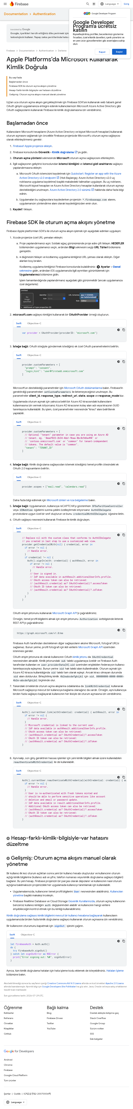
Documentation (16, 14)
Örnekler (8, 1023)
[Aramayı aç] (88, 4)
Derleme (62, 50)
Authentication (44, 14)
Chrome (8, 1064)
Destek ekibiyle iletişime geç (104, 1013)
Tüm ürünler (10, 1080)
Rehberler (9, 1013)
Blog (49, 1013)
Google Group (97, 1023)
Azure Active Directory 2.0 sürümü (70, 190)
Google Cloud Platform (15, 1075)
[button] (66, 841)
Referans (8, 1018)
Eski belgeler (96, 1038)
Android (8, 1059)
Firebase (10, 50)
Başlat (119, 51)
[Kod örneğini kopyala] (123, 329)
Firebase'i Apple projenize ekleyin (32, 146)
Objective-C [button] (34, 323)
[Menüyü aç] (5, 4)
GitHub (7, 1033)
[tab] (18, 323)
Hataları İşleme (115, 970)
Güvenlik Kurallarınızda (81, 901)
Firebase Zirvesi (55, 1018)
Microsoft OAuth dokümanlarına (83, 388)
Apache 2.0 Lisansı (115, 983)
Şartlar (7, 1093)
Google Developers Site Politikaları (59, 986)
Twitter (50, 1023)
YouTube (51, 1028)
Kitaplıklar (9, 1028)
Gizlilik (17, 1093)
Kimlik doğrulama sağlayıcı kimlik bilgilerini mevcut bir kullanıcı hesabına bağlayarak (54, 915)
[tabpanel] (69, 334)
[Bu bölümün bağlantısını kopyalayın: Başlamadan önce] (51, 123)
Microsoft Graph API (64, 613)
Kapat (102, 51)
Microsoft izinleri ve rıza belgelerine (67, 500)
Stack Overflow (98, 1018)
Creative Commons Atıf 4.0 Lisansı (64, 983)
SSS (92, 1033)
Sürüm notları (97, 1028)
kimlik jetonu (80, 657)
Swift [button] (18, 323)
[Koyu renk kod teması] (118, 329)
